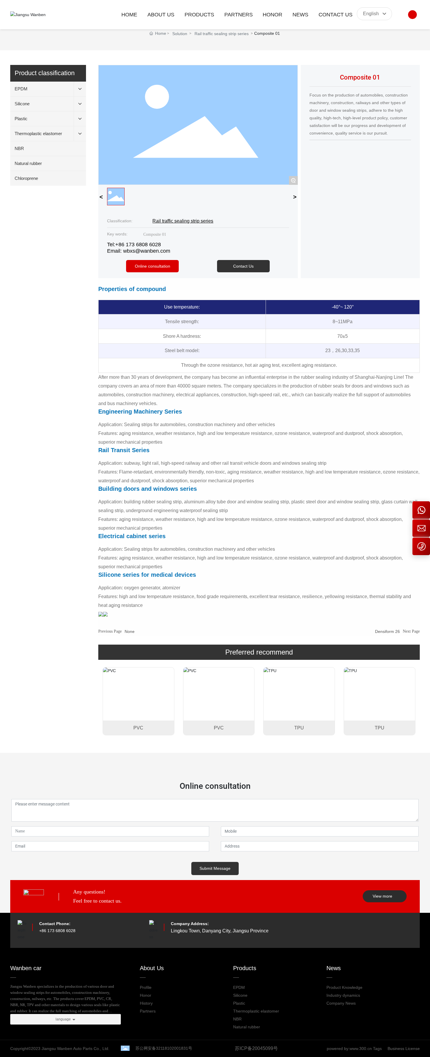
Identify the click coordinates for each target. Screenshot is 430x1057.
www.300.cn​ (361, 1048)
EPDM (239, 987)
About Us (152, 968)
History (146, 1003)
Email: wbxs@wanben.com (138, 251)
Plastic (239, 1003)
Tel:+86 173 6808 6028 (134, 244)
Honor (145, 995)
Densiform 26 (387, 631)
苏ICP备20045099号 (256, 1048)
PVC (138, 727)
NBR (237, 1019)
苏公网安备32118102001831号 (163, 1048)
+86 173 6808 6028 (57, 930)
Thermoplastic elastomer (256, 1011)
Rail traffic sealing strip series (222, 33)
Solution (179, 33)
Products (244, 968)
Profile (146, 987)
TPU (299, 727)
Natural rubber (246, 1027)
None (130, 631)
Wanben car (26, 968)
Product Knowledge (344, 987)
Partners (148, 1011)
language (63, 1019)
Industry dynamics (343, 995)
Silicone (240, 995)
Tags (377, 1048)
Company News (341, 1003)
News (333, 968)
